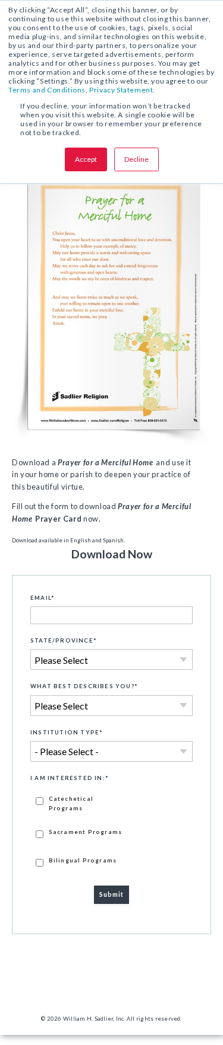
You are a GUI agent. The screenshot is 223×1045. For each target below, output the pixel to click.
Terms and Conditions (47, 89)
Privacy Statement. (122, 89)
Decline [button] (136, 159)
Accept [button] (86, 159)
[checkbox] (111, 830)
